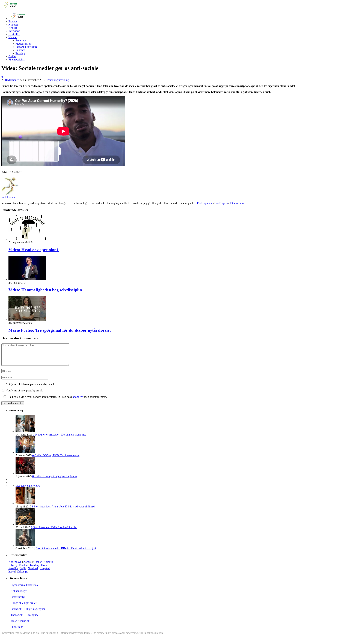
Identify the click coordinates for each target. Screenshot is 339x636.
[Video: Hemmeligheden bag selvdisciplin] (27, 279)
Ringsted (45, 568)
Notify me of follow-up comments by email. (30, 384)
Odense (37, 561)
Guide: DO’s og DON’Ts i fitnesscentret (56, 455)
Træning (20, 53)
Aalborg (48, 561)
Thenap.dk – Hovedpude (24, 614)
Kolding (34, 565)
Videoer (12, 37)
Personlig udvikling (26, 46)
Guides (12, 56)
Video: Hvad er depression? (33, 249)
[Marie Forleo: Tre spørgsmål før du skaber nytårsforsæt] (27, 319)
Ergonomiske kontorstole (24, 584)
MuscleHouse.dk (20, 620)
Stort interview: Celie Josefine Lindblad (55, 527)
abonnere (78, 396)
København (15, 561)
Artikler (12, 27)
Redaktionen (12, 79)
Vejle (23, 568)
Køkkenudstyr (18, 590)
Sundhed (20, 49)
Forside (12, 21)
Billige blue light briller (23, 602)
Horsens (45, 565)
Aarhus (27, 561)
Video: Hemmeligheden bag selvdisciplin (45, 290)
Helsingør (22, 571)
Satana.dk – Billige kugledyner (28, 608)
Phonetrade (17, 626)
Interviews (14, 30)
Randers (23, 565)
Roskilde (13, 568)
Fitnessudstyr (18, 596)
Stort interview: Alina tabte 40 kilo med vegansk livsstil (64, 506)
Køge (11, 571)
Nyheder (13, 24)
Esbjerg (12, 565)
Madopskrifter (23, 43)
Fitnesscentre (237, 203)
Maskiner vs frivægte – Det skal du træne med (60, 434)
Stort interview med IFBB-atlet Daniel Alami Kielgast (66, 548)
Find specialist (16, 59)
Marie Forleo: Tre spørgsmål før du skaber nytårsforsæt (59, 330)
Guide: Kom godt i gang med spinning (55, 476)
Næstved (33, 568)
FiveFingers (221, 203)
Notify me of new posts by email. (24, 390)
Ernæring (21, 40)
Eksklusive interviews (28, 485)
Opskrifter (14, 34)
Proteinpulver (204, 203)
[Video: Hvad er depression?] (27, 239)
